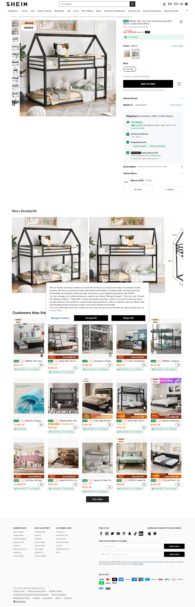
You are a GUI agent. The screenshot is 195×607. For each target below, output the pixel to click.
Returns (38, 535)
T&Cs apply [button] (135, 137)
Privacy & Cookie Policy (154, 562)
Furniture (45, 17)
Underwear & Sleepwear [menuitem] (114, 11)
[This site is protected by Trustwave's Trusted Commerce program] (101, 588)
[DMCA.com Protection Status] (107, 588)
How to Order (40, 542)
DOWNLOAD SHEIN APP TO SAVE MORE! (164, 528)
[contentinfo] (142, 581)
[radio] (126, 53)
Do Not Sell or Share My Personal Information (31, 595)
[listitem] (29, 345)
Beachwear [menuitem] (59, 11)
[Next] (179, 255)
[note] (20, 369)
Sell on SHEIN (40, 556)
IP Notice (36, 598)
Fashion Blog (18, 556)
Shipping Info (40, 532)
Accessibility (47, 598)
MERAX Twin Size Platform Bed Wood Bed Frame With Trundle (29, 361)
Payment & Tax (62, 535)
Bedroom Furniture (58, 17)
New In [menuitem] (25, 11)
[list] (122, 533)
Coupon (59, 546)
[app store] (149, 535)
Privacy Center (19, 591)
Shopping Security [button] (138, 142)
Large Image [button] (177, 46)
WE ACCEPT (104, 575)
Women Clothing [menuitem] (44, 11)
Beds (69, 17)
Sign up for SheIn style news (113, 541)
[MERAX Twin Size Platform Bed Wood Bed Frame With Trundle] (29, 338)
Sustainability (18, 535)
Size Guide (39, 549)
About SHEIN (18, 532)
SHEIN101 (17, 553)
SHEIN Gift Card (62, 549)
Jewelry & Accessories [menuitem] (152, 11)
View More (97, 499)
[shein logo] (16, 4)
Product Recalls (62, 542)
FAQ (57, 553)
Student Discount (20, 549)
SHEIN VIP (39, 553)
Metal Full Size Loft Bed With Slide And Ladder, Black (63, 480)
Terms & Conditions (59, 595)
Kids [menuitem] (69, 11)
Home (14, 17)
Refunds (38, 539)
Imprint (58, 598)
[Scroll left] (183, 11)
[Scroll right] (187, 11)
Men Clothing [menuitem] (87, 11)
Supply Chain (18, 542)
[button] (181, 4)
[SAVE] (179, 84)
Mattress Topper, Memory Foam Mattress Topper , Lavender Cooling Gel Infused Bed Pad (29, 421)
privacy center (137, 564)
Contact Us (60, 532)
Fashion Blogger (19, 539)
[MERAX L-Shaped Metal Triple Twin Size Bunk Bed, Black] (166, 338)
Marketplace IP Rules (21, 598)
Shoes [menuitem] (98, 11)
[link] (169, 4)
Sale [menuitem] (33, 11)
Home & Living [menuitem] (134, 11)
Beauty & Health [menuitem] (171, 11)
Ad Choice (68, 598)
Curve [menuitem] (76, 11)
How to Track (40, 546)
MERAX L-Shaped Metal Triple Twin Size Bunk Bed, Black (166, 361)
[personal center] (164, 4)
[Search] (132, 4)
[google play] (155, 535)
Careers (16, 546)
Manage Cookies (55, 591)
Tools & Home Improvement (29, 17)
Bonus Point (61, 539)
